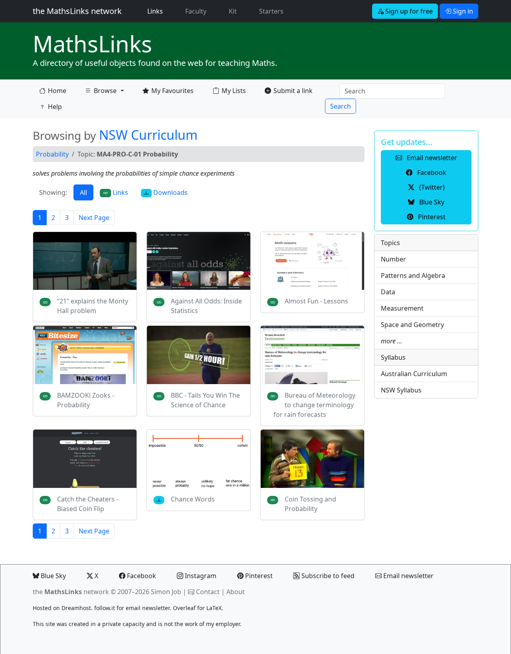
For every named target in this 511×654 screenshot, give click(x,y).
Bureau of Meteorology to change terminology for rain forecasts (314, 405)
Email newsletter (408, 575)
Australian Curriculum (414, 373)
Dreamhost (76, 608)
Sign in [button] (462, 11)
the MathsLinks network (77, 11)
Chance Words (193, 499)
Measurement (402, 308)
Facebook (140, 575)
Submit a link (293, 90)
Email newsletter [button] (431, 157)
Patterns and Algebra (413, 275)
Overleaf (184, 608)
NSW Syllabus (401, 390)
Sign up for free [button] (408, 11)
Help (55, 106)
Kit (233, 11)
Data (388, 291)
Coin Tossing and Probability (310, 504)
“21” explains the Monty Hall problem (92, 306)
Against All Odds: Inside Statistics (206, 306)
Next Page (94, 217)
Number (393, 259)
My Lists (234, 90)
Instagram (199, 575)
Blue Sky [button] (431, 202)
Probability (52, 154)
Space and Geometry (412, 324)
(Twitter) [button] (431, 187)
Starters (271, 11)
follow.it (104, 608)
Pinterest (258, 575)
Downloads (170, 192)
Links (156, 11)
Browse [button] (101, 92)
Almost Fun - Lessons (316, 301)
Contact (208, 591)
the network (71, 591)
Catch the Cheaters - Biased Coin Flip (87, 504)
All (83, 192)
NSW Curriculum (148, 134)
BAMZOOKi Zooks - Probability (85, 400)
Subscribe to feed (327, 575)
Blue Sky (52, 575)
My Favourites (172, 90)
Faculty (195, 11)
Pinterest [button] (431, 216)
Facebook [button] (431, 172)
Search (340, 106)
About (235, 591)
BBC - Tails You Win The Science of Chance (205, 400)
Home (57, 90)
